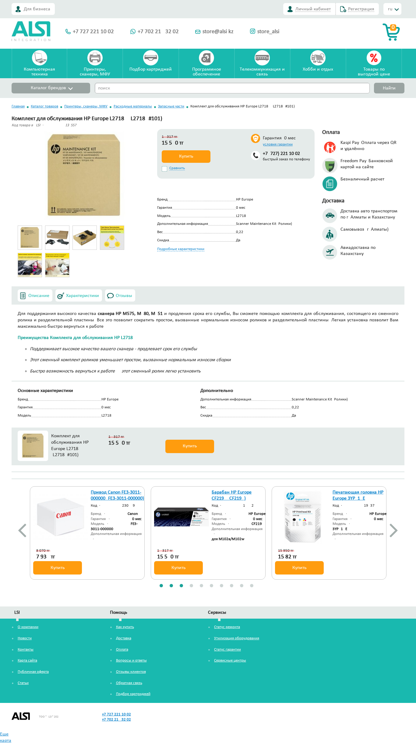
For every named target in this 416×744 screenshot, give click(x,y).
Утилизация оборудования (236, 638)
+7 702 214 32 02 (158, 32)
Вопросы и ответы (131, 660)
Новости (25, 638)
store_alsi (268, 32)
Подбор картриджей (150, 69)
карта (5, 740)
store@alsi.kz (218, 32)
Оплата (122, 649)
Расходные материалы (133, 106)
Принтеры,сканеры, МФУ (95, 72)
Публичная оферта (33, 672)
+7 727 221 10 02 (93, 32)
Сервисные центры (230, 660)
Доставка (123, 638)
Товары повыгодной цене (374, 72)
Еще (4, 734)
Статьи (23, 683)
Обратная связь (129, 683)
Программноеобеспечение (206, 72)
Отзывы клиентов (131, 672)
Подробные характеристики (180, 249)
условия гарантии (278, 144)
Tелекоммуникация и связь (262, 72)
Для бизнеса (37, 9)
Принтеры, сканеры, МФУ (86, 106)
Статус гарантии (227, 649)
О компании (28, 627)
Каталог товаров (44, 106)
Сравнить (177, 168)
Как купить (125, 627)
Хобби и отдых (318, 69)
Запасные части (171, 106)
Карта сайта (27, 660)
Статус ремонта (227, 627)
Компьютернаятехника (39, 72)
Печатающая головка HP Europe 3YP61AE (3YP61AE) (358, 499)
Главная (18, 106)
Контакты (25, 649)
